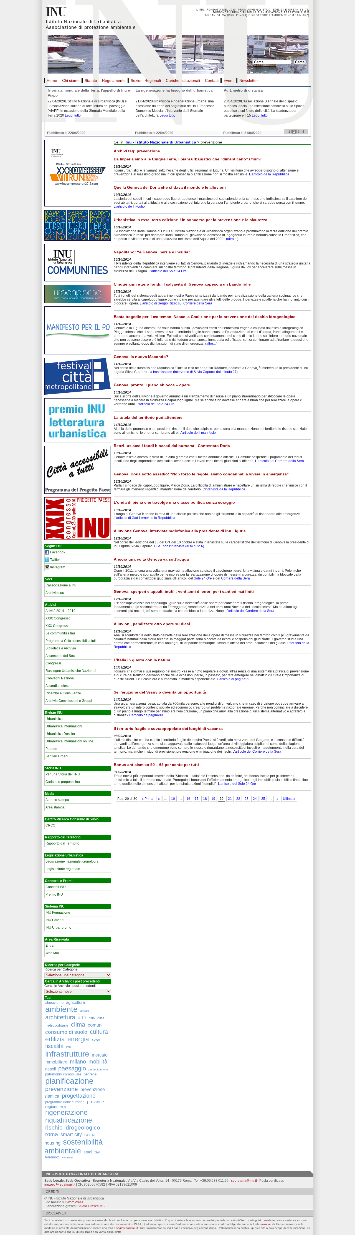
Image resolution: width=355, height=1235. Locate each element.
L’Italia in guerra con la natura (142, 660)
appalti (84, 1010)
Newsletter (248, 80)
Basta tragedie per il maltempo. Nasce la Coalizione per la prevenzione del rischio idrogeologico (205, 316)
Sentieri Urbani (56, 756)
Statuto (91, 80)
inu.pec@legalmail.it (59, 1184)
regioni (51, 1106)
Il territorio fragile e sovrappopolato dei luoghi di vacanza (168, 728)
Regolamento (114, 80)
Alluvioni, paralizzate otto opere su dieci (152, 624)
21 (230, 799)
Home (52, 80)
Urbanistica (54, 719)
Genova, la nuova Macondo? (141, 356)
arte (82, 1017)
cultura (99, 1031)
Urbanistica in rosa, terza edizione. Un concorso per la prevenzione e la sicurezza (190, 220)
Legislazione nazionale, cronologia (71, 861)
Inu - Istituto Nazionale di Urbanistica (161, 142)
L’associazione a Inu (60, 585)
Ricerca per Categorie (61, 969)
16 (188, 799)
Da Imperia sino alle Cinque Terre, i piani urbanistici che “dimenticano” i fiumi (187, 159)
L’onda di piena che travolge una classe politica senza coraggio (174, 502)
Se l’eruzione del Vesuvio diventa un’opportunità (160, 692)
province (95, 1101)
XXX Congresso (57, 626)
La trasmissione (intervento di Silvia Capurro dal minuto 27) (193, 372)
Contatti (212, 80)
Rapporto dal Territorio (62, 843)
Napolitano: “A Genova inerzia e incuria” (152, 252)
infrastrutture (67, 1053)
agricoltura (75, 1002)
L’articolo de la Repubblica (269, 174)
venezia (67, 1157)
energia (78, 1039)
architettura (60, 1017)
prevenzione (61, 1089)
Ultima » (289, 799)
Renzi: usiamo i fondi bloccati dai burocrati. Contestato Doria (172, 445)
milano (78, 1061)
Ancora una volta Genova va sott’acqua (151, 559)
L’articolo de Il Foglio (129, 206)
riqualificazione (68, 1120)
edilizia (55, 1039)
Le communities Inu (60, 633)
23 (246, 799)
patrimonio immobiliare (63, 1074)
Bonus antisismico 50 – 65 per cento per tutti (156, 764)
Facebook (57, 552)
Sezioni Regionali (146, 80)
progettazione (78, 1096)
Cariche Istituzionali (183, 80)
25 (263, 799)
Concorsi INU (55, 887)
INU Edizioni (54, 920)
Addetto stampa (57, 800)
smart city (71, 1134)
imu (68, 1047)
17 (197, 799)
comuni (95, 1025)
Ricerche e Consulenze (63, 693)
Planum (51, 749)
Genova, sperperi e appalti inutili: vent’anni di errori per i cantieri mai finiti (184, 591)
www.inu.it (267, 1224)
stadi (87, 1152)
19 (213, 799)
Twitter (55, 560)
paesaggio (72, 1068)
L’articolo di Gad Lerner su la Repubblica (144, 518)
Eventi (229, 80)
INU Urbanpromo (58, 927)
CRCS (50, 825)
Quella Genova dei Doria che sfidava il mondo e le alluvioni (170, 187)
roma (51, 1134)
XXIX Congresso (57, 618)
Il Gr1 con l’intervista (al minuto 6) (179, 546)
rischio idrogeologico (72, 1127)
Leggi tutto (73, 115)
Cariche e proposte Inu (62, 782)
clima (78, 1024)
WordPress (75, 1202)
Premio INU (54, 894)
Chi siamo (71, 80)
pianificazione (69, 1080)
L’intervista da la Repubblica (224, 489)
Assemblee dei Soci (60, 656)
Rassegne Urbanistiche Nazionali (70, 671)
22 (238, 799)
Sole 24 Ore (203, 578)
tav (97, 1152)
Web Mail (52, 953)
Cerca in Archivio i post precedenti (70, 986)
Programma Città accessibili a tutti (71, 641)
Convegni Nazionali (60, 678)
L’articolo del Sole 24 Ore (168, 271)
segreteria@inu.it (244, 1181)
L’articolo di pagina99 (233, 679)
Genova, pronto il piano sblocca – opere (152, 385)
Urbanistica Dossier (60, 734)
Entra (49, 945)
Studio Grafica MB (91, 1206)
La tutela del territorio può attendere (148, 417)
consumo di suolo (66, 1032)
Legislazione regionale (62, 869)
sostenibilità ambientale (73, 1146)
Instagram (57, 567)
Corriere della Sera (235, 578)
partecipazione (98, 1069)
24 (255, 799)
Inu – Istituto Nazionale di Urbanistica (82, 1174)
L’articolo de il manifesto (197, 433)
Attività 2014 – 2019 (60, 611)
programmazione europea (65, 1102)
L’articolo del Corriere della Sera (279, 461)
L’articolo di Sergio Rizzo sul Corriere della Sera (176, 303)
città (92, 1018)
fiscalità (54, 1046)
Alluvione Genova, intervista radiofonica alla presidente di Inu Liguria (180, 531)
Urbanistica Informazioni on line (69, 741)
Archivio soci (55, 593)
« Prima (147, 799)
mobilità (97, 1061)
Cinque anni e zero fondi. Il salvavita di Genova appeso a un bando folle (182, 284)
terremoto (52, 1157)
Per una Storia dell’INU (62, 774)
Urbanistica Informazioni (63, 726)
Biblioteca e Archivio (60, 648)
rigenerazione (66, 1112)
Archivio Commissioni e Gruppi (68, 701)
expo (96, 1040)
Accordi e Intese (57, 686)
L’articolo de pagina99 (146, 715)
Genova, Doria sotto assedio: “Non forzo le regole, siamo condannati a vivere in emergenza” (201, 474)
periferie (90, 1074)
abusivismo (54, 1002)
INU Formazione (57, 912)
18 (205, 799)
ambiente (61, 1009)
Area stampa (55, 807)
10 (173, 799)
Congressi (53, 663)
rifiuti (63, 1106)
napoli (50, 1069)
